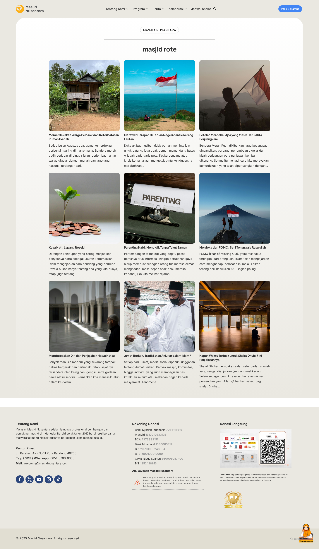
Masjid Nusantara (40, 538)
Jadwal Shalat (201, 9)
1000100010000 (152, 454)
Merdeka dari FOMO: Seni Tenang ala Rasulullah (232, 247)
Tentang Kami (115, 9)
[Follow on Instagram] (49, 479)
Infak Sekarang (290, 8)
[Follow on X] (29, 479)
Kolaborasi (176, 9)
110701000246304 (152, 449)
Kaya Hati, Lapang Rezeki (67, 247)
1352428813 (148, 463)
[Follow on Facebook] (20, 479)
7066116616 (174, 430)
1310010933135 (156, 434)
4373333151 (149, 439)
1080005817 (164, 444)
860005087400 (172, 458)
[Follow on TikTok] (58, 479)
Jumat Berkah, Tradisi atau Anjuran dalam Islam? (157, 356)
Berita (156, 9)
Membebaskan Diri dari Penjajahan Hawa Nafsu (82, 356)
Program (139, 9)
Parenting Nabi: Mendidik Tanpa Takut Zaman (155, 247)
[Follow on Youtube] (39, 479)
